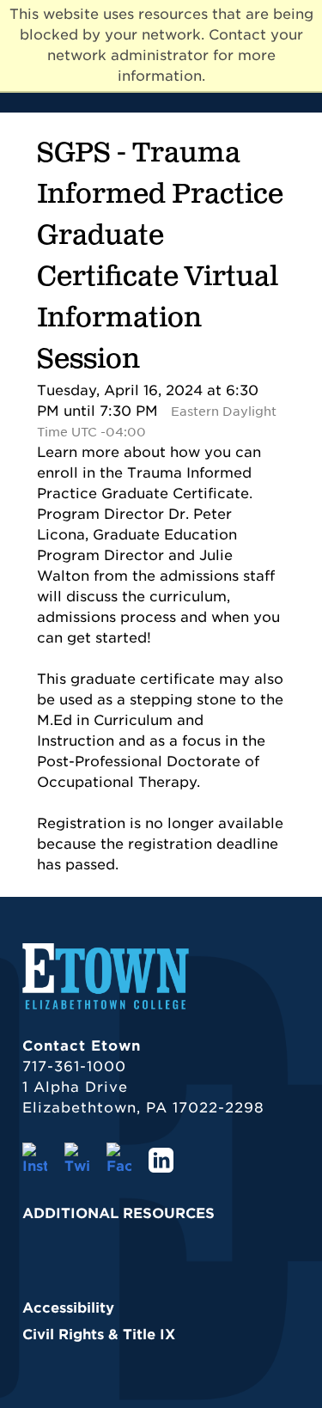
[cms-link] (105, 1006)
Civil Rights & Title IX (98, 1334)
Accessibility (68, 1308)
